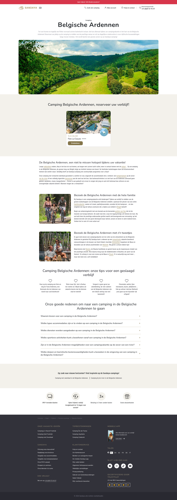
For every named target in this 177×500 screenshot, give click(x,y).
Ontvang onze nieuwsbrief (46, 449)
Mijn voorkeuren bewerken (81, 481)
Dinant (111, 254)
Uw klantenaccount (79, 453)
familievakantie (79, 204)
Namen (88, 249)
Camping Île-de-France (80, 431)
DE (126, 453)
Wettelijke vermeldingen (80, 468)
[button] (91, 316)
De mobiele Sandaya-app (80, 459)
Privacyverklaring (78, 472)
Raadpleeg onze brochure (46, 453)
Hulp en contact (78, 449)
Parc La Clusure (74, 138)
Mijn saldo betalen (78, 462)
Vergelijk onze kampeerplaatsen (48, 459)
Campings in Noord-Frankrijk (47, 431)
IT (130, 453)
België (119, 207)
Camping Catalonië (79, 437)
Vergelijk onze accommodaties (47, 456)
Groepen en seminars (44, 465)
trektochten (47, 167)
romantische (117, 239)
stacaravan (68, 178)
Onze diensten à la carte (45, 468)
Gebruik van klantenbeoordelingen (83, 475)
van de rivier (43, 178)
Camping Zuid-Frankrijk (45, 434)
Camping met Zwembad (45, 437)
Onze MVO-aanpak (44, 462)
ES (119, 453)
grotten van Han (120, 211)
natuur (123, 167)
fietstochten (116, 242)
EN (115, 453)
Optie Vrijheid (77, 478)
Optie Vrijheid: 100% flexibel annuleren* (88, 2)
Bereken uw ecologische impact (82, 456)
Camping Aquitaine (79, 434)
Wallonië (105, 245)
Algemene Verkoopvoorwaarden (83, 465)
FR (123, 453)
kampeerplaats (121, 176)
